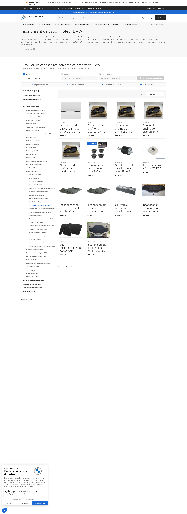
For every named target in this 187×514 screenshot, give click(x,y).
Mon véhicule (29, 24)
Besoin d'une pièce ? (131, 24)
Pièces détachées (101, 24)
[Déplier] (22, 96)
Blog (154, 8)
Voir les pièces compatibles (152, 78)
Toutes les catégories (155, 24)
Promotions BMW (26, 299)
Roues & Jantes (44, 24)
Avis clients (161, 8)
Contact (148, 8)
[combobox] (93, 17)
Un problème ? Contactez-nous (74, 8)
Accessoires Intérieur (82, 24)
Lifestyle (115, 24)
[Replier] (22, 107)
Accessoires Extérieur (62, 24)
